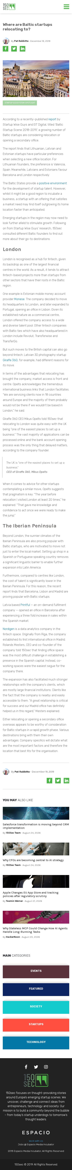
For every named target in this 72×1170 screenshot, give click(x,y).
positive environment (53, 183)
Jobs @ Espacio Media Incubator (36, 1144)
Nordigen (8, 629)
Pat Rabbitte (21, 41)
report (52, 119)
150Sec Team (13, 832)
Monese (19, 299)
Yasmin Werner (14, 901)
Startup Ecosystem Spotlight (20, 103)
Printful (25, 605)
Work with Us (36, 1141)
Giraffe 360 (10, 360)
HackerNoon (13, 937)
